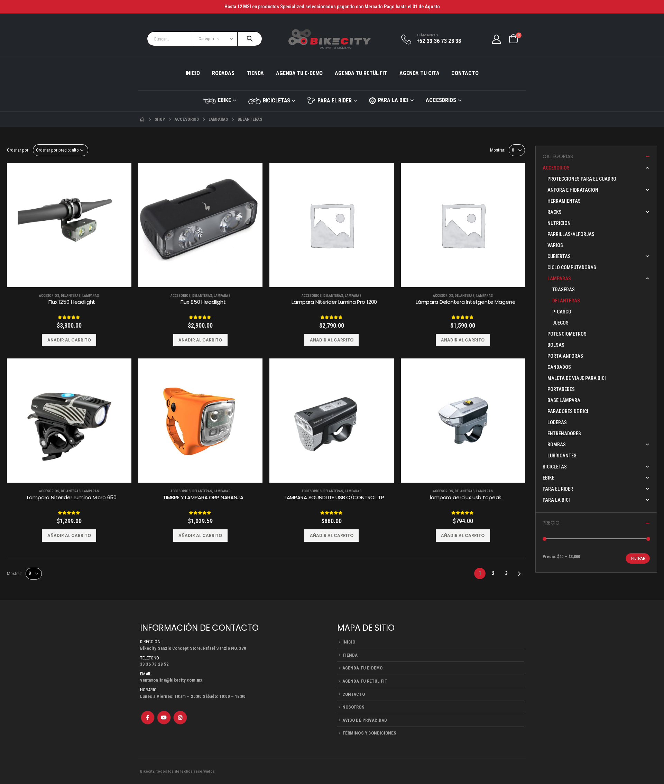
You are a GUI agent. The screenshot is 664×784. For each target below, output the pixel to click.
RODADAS (223, 73)
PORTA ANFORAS (565, 356)
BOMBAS (556, 444)
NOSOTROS (353, 707)
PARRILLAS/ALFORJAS (570, 234)
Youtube (164, 717)
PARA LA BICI (393, 100)
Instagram (180, 717)
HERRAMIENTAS (564, 201)
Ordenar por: (18, 150)
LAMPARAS (90, 296)
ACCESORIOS (441, 100)
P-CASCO (561, 311)
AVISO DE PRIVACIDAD (364, 720)
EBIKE (224, 100)
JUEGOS (560, 323)
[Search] (250, 39)
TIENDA (255, 73)
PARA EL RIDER (334, 100)
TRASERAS (563, 289)
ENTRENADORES (564, 433)
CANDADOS (559, 367)
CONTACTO (464, 73)
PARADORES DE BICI (567, 411)
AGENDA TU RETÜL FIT (361, 73)
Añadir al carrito (69, 340)
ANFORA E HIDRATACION (572, 190)
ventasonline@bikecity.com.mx (171, 680)
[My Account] (496, 39)
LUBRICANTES (562, 455)
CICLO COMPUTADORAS (571, 267)
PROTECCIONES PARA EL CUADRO (581, 179)
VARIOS (555, 245)
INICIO (193, 73)
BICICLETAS (276, 100)
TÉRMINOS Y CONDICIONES (369, 733)
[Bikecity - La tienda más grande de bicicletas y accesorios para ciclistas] (329, 39)
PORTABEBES (561, 389)
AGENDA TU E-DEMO (299, 73)
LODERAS (557, 422)
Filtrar (638, 558)
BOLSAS (555, 345)
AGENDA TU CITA (419, 73)
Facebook (148, 717)
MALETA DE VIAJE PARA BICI (576, 378)
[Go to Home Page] (142, 119)
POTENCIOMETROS (567, 334)
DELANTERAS (71, 296)
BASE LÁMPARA (563, 400)
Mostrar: (497, 150)
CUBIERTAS (559, 256)
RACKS (554, 212)
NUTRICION (559, 223)
